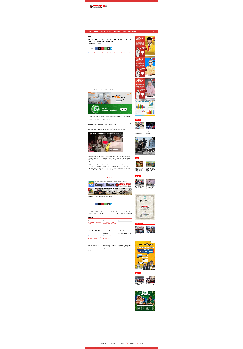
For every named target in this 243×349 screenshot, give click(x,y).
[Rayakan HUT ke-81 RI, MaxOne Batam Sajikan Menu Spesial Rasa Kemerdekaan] (139, 164)
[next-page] (90, 250)
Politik (123, 31)
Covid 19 (92, 196)
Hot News (90, 217)
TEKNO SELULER (139, 223)
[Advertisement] (132, 6)
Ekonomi (102, 31)
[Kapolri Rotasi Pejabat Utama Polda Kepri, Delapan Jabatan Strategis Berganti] (110, 240)
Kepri (95, 31)
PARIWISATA (138, 273)
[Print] (108, 48)
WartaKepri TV (131, 31)
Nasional (109, 31)
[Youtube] (154, 1)
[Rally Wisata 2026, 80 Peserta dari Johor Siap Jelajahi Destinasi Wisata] (150, 279)
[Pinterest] (102, 48)
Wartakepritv (110, 177)
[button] (153, 31)
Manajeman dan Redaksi (113, 347)
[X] (99, 48)
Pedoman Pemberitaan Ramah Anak (144, 347)
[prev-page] (88, 250)
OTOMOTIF (138, 119)
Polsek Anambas (102, 196)
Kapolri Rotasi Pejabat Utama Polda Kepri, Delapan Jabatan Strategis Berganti (109, 247)
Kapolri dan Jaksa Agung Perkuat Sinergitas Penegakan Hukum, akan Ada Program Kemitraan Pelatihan (124, 232)
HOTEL (137, 158)
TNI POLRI (116, 31)
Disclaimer (153, 347)
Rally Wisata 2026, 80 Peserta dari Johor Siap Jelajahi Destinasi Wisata (150, 284)
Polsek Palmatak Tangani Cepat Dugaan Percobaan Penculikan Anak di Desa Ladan (109, 232)
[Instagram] (148, 1)
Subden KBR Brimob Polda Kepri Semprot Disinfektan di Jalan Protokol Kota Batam (96, 212)
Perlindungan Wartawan (132, 347)
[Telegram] (111, 48)
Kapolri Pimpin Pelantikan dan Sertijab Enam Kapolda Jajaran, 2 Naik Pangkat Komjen (94, 247)
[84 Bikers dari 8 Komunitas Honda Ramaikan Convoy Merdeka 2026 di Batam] (139, 125)
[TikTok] (150, 1)
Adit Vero (93, 43)
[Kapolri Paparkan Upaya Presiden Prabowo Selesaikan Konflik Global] (125, 240)
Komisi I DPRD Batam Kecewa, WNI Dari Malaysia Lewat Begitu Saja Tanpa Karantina (121, 212)
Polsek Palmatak (109, 196)
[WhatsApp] (152, 1)
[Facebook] (146, 1)
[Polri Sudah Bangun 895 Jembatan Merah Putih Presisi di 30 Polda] (95, 225)
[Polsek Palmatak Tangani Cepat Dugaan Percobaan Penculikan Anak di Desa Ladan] (110, 225)
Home (90, 31)
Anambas (92, 34)
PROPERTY (138, 176)
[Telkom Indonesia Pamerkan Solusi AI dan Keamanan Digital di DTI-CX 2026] (150, 229)
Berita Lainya (96, 217)
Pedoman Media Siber (123, 347)
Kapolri (97, 196)
